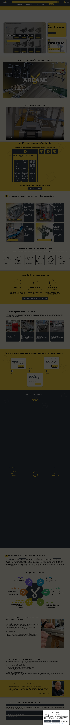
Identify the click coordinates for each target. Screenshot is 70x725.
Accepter (47, 721)
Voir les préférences (64, 721)
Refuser (56, 721)
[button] (67, 712)
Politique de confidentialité (59, 723)
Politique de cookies (51, 723)
